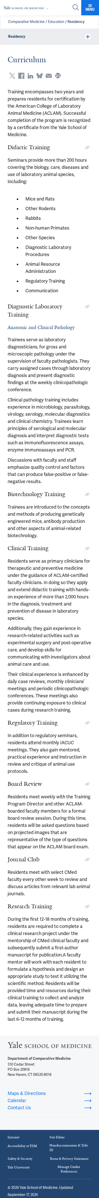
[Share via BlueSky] (40, 76)
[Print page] (58, 76)
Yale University (19, 1167)
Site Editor (57, 1137)
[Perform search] (76, 7)
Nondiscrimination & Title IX (69, 1147)
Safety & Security (20, 1158)
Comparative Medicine (26, 22)
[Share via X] (12, 76)
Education (56, 22)
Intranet (13, 1137)
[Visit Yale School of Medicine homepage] (49, 1046)
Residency (76, 22)
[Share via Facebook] (21, 76)
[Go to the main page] (27, 8)
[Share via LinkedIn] (30, 76)
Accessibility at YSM (22, 1146)
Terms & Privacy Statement (69, 1158)
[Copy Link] (87, 147)
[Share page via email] (49, 76)
